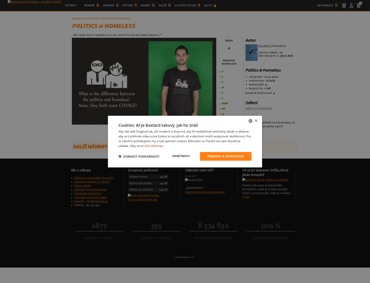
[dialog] (185, 141)
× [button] (255, 120)
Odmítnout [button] (181, 156)
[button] (139, 156)
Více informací (154, 146)
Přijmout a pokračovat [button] (225, 156)
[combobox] (250, 121)
